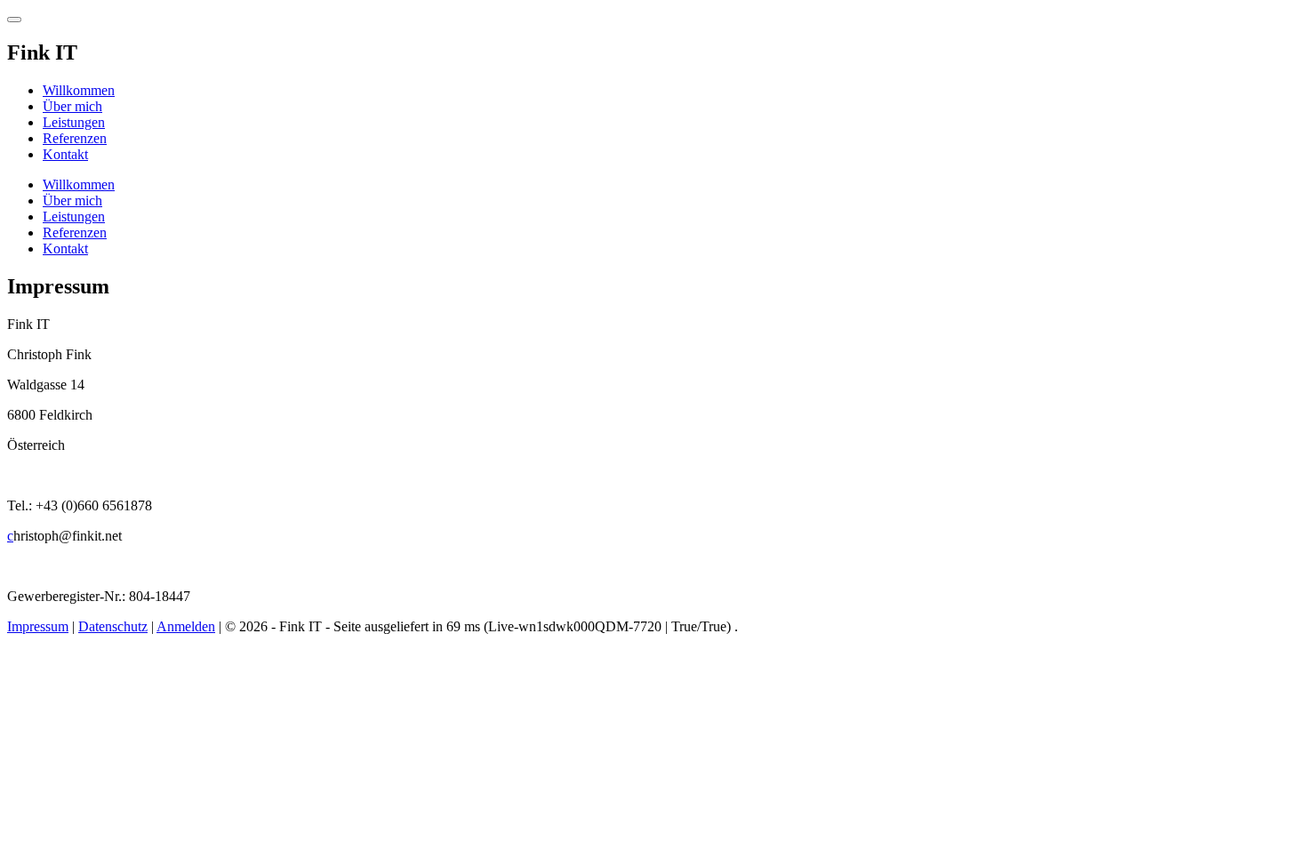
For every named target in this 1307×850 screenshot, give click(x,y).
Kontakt (65, 154)
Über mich (72, 106)
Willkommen (79, 90)
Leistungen (74, 122)
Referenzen (75, 138)
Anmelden (185, 626)
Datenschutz (113, 626)
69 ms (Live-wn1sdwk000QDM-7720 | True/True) (590, 626)
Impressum (37, 626)
